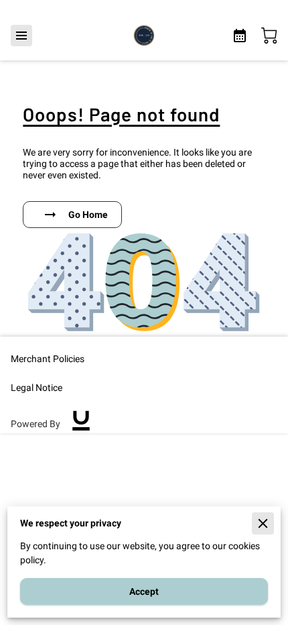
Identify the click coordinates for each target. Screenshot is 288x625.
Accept (144, 591)
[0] (269, 35)
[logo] (81, 423)
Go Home (88, 214)
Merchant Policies (47, 358)
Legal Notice (36, 387)
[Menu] (21, 35)
